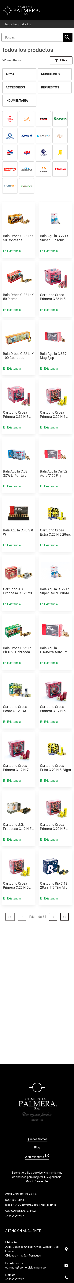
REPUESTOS (50, 87)
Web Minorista (37, 1156)
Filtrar (61, 60)
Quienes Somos (37, 1139)
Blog (37, 1147)
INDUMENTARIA (17, 100)
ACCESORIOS (15, 87)
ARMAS (11, 74)
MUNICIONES (50, 74)
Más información (37, 1181)
